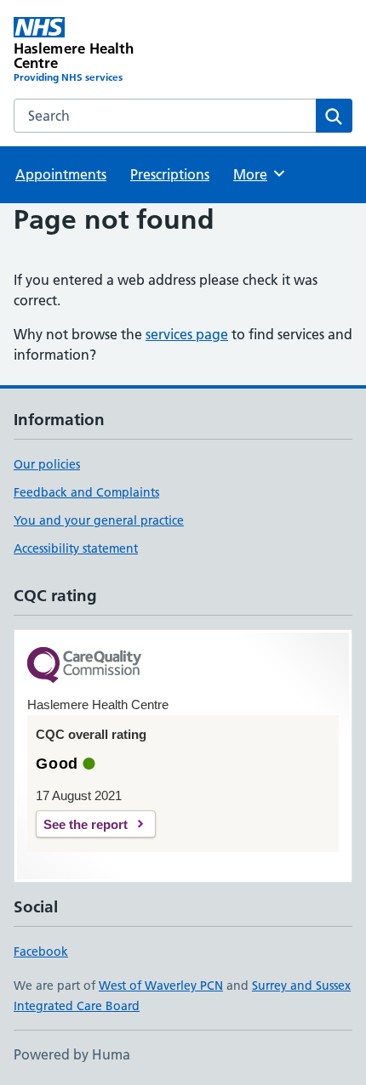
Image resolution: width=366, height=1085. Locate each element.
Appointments (60, 174)
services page (187, 334)
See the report (85, 824)
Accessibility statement (76, 548)
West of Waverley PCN (161, 985)
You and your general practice (99, 520)
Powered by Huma (72, 1054)
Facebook (41, 951)
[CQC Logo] (84, 666)
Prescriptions (169, 174)
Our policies (47, 464)
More (258, 174)
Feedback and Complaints (86, 492)
